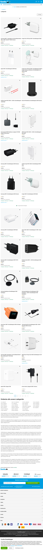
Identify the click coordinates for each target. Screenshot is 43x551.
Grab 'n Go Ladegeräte (15, 402)
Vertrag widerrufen (19, 534)
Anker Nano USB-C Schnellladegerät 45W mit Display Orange (11, 325)
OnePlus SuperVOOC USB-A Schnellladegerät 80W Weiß (31, 164)
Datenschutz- (13, 545)
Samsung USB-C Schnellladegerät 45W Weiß (9, 229)
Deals (1, 520)
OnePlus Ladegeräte (25, 402)
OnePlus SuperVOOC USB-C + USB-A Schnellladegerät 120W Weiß (11, 101)
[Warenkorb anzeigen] (41, 2)
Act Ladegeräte (3, 402)
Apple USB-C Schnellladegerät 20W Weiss (9, 68)
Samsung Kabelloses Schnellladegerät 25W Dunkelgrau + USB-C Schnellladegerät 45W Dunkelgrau (30, 292)
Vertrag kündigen (25, 534)
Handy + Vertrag (3, 493)
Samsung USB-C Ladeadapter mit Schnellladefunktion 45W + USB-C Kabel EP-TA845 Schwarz (11, 39)
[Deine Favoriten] (39, 2)
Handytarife (3, 499)
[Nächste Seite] (28, 396)
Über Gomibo (5, 534)
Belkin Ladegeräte (4, 407)
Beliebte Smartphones (4, 490)
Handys (2, 496)
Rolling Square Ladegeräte (26, 406)
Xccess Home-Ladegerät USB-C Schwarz (29, 386)
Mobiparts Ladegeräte (15, 407)
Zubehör (2, 505)
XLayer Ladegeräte (36, 404)
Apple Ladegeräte (4, 404)
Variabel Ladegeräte (25, 410)
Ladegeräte (4, 9)
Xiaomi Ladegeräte (36, 403)
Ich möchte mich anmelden (33, 483)
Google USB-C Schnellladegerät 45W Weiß (30, 193)
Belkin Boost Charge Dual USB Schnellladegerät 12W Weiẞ (32, 355)
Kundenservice (3, 508)
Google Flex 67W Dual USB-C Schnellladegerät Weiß (31, 38)
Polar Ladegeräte (25, 404)
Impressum (14, 534)
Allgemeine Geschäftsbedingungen (33, 534)
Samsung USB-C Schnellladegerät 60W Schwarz (10, 193)
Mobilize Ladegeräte (15, 406)
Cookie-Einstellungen (18, 535)
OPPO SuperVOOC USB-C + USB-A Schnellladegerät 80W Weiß (31, 132)
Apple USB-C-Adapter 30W (6, 386)
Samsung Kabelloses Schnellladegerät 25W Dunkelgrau (9, 292)
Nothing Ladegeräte (15, 410)
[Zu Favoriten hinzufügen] (20, 18)
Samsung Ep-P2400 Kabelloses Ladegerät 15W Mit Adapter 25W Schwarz (10, 132)
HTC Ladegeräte (14, 403)
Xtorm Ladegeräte (36, 406)
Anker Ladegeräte (4, 403)
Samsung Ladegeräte (25, 407)
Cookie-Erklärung (19, 545)
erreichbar (15, 467)
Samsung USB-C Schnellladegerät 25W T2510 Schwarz (9, 260)
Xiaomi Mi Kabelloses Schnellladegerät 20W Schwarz (32, 100)
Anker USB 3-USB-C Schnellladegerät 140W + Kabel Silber (31, 230)
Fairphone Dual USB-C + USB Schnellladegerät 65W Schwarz (31, 260)
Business (2, 517)
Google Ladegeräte (4, 410)
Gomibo (2, 514)
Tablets (2, 502)
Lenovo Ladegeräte (15, 404)
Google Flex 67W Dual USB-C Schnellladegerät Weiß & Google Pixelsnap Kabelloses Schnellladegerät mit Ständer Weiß (32, 70)
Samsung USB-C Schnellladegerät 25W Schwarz (10, 163)
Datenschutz (10, 534)
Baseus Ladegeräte (4, 406)
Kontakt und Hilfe (3, 511)
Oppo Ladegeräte (25, 403)
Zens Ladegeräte (36, 407)
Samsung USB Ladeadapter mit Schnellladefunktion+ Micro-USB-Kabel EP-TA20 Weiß (11, 355)
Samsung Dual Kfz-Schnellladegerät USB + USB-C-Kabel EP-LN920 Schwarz (31, 325)
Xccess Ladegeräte (36, 402)
